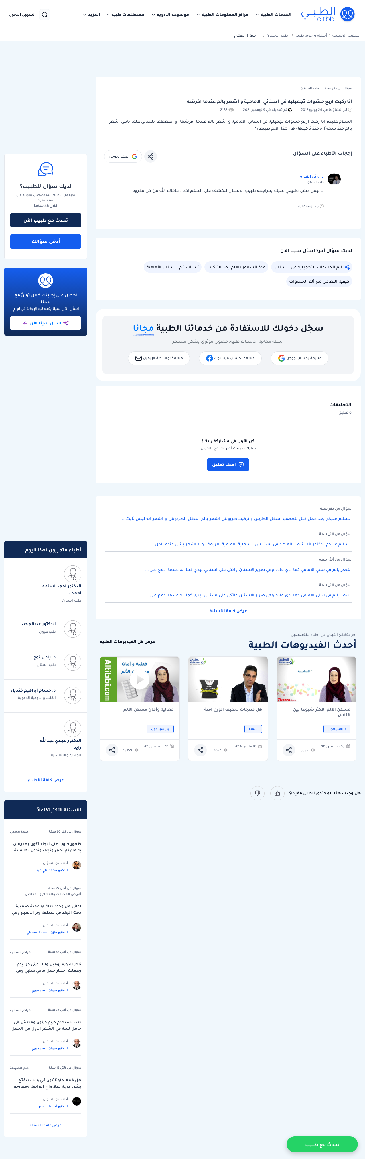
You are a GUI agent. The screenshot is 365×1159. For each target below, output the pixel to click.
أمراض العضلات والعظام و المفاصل (53, 894)
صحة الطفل (19, 831)
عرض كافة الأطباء (46, 779)
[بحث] (44, 14)
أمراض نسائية (21, 952)
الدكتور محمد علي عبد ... (50, 870)
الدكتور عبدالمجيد (38, 623)
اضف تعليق (224, 464)
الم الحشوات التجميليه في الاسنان (308, 267)
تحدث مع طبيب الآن (45, 220)
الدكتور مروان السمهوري (49, 990)
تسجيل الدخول (22, 14)
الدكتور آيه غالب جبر (53, 1106)
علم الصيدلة (19, 1067)
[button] (273, 14)
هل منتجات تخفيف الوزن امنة (233, 710)
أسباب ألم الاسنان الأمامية (173, 267)
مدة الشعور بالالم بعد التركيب (236, 267)
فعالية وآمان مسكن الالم (148, 710)
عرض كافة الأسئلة (228, 610)
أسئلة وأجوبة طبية (311, 35)
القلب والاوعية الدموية (37, 697)
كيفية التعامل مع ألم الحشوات (319, 281)
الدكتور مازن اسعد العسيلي (47, 932)
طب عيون (47, 631)
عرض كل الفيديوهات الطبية (127, 641)
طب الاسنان (277, 35)
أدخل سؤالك (45, 241)
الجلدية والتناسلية (66, 755)
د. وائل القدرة (312, 176)
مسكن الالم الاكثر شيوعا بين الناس (321, 712)
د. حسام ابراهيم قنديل (33, 690)
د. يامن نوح (44, 657)
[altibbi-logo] (328, 15)
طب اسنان (71, 600)
